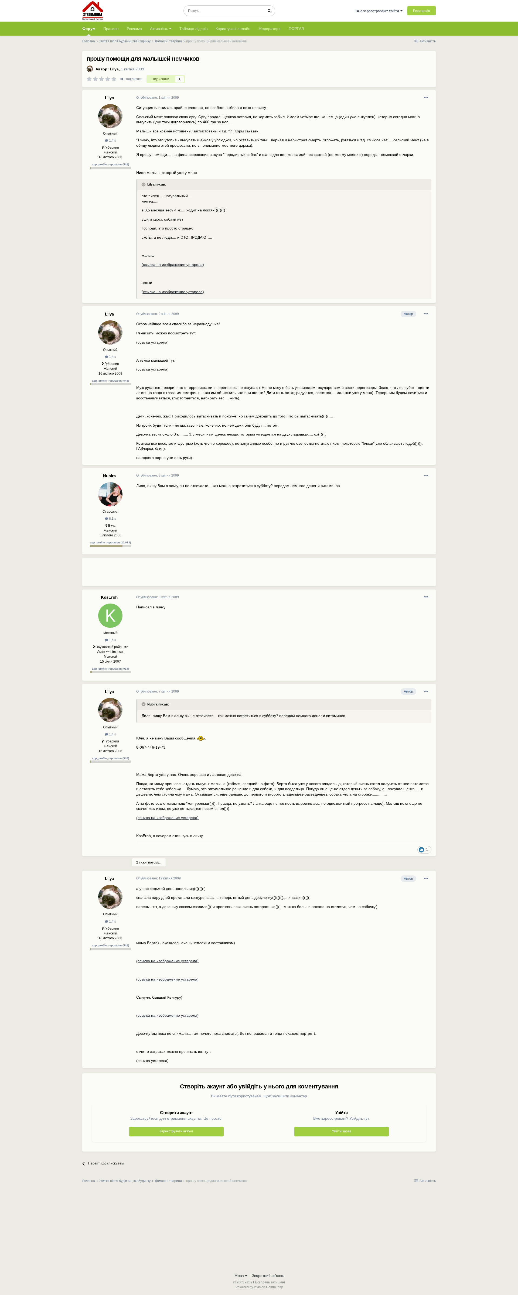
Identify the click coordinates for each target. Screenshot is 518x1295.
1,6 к (112, 640)
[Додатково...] (426, 97)
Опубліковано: (157, 98)
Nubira (109, 476)
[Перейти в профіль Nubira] (110, 494)
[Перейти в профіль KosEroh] (110, 616)
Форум (88, 28)
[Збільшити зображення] (200, 738)
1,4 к (112, 140)
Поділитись (132, 79)
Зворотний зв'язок (268, 1275)
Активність (159, 28)
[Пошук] (269, 11)
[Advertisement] (234, 574)
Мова (239, 1275)
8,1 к (112, 518)
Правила (111, 28)
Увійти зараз (341, 1131)
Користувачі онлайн (233, 28)
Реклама (134, 28)
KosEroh (109, 597)
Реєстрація (421, 11)
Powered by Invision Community (259, 1287)
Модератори (269, 28)
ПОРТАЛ (296, 28)
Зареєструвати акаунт (176, 1131)
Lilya (114, 69)
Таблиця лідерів (193, 28)
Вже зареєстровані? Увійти (378, 11)
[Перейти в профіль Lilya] (90, 69)
